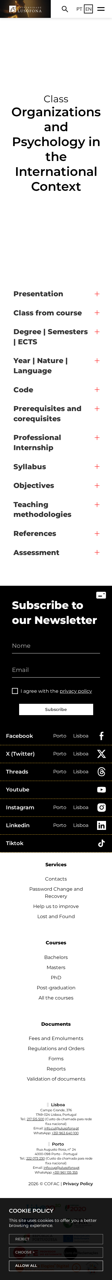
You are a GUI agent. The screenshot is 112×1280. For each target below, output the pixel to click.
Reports (56, 1069)
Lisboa (80, 736)
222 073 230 (35, 1158)
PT (79, 9)
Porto (59, 736)
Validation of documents (56, 1079)
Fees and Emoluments (56, 1038)
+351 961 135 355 (65, 1172)
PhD (56, 977)
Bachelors (56, 957)
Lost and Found (56, 916)
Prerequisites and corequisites (47, 413)
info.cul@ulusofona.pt (61, 1128)
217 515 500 (35, 1119)
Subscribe (56, 709)
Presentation (38, 293)
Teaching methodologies (42, 509)
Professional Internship (37, 442)
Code (23, 389)
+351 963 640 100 (65, 1133)
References (34, 533)
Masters (56, 967)
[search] (65, 9)
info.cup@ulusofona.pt (61, 1168)
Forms (56, 1058)
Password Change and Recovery (56, 892)
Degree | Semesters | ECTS (50, 336)
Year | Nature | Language (40, 365)
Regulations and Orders (56, 1048)
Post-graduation (56, 988)
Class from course (47, 313)
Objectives (33, 485)
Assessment (36, 552)
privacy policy (76, 691)
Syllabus (29, 466)
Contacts (56, 879)
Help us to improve (56, 906)
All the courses (56, 998)
